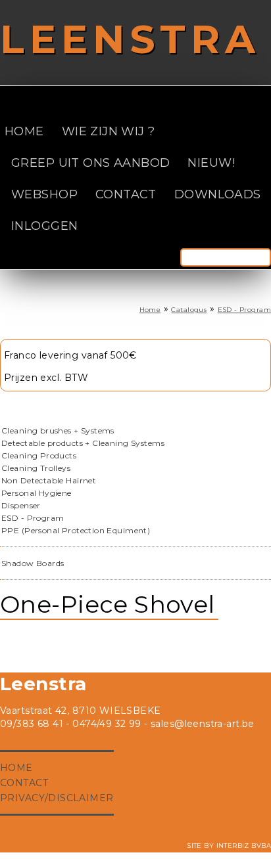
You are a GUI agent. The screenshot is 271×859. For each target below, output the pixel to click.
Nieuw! (211, 163)
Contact (126, 194)
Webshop (44, 194)
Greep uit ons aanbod (90, 163)
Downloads (217, 194)
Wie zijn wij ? (108, 131)
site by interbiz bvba (229, 845)
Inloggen (44, 226)
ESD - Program (244, 309)
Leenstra (130, 39)
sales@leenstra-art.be (203, 724)
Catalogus (189, 309)
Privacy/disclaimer (57, 798)
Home (24, 131)
